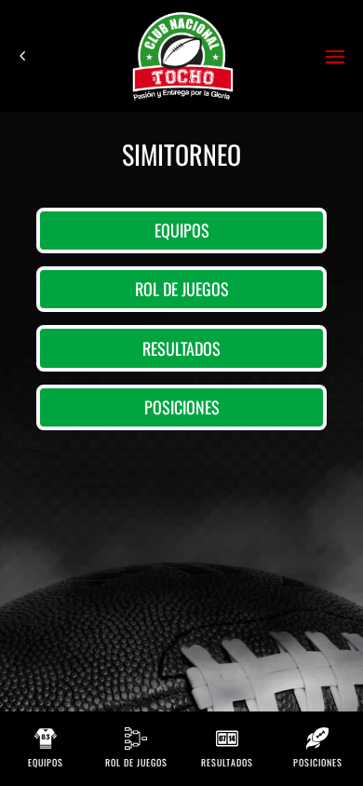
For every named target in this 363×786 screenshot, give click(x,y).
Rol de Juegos (182, 289)
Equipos (182, 230)
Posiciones (182, 407)
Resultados (181, 348)
